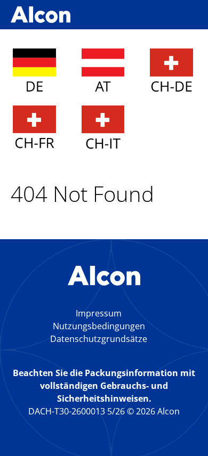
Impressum (99, 313)
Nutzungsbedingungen (99, 326)
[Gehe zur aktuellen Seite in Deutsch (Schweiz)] (171, 71)
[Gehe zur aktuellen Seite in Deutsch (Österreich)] (103, 71)
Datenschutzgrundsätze (98, 339)
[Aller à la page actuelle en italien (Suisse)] (103, 128)
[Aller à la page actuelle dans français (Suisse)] (34, 128)
